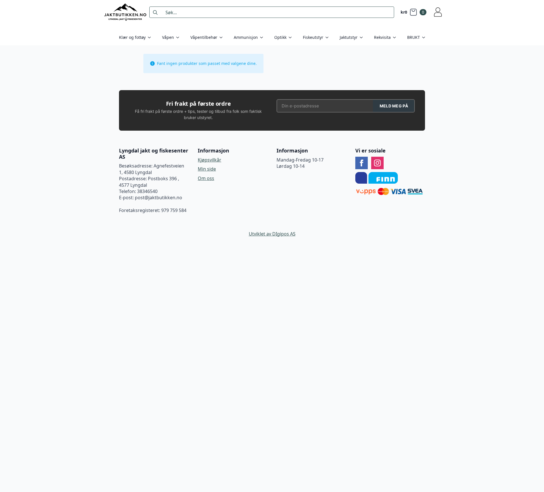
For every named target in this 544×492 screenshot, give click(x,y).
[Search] (155, 12)
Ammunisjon (246, 37)
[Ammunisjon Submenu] (263, 37)
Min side (207, 169)
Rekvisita (382, 37)
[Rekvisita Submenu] (396, 37)
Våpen (168, 37)
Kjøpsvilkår (209, 160)
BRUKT (413, 37)
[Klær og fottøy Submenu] (151, 37)
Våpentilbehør (203, 37)
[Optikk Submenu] (291, 37)
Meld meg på (394, 105)
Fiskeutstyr (313, 37)
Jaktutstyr (349, 37)
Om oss (206, 178)
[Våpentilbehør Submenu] (222, 37)
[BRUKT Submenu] (425, 37)
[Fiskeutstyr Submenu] (328, 37)
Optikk (280, 37)
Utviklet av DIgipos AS (272, 234)
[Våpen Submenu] (179, 37)
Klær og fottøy (132, 37)
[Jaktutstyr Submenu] (363, 37)
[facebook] (361, 163)
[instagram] (377, 163)
